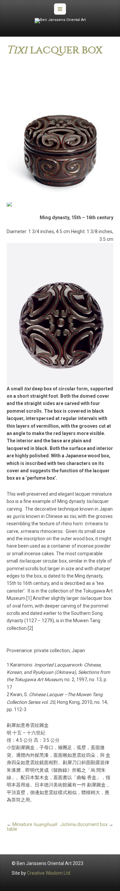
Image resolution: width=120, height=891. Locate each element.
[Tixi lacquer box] (60, 131)
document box (84, 824)
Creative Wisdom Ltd (48, 873)
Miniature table (32, 827)
